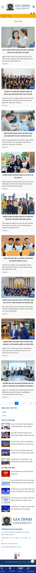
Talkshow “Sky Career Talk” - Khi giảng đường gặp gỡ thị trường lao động (22, 460)
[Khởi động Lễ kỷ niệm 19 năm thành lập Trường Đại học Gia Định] (5, 508)
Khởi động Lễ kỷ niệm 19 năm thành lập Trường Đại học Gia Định (23, 508)
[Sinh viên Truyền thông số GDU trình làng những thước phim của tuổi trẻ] (5, 435)
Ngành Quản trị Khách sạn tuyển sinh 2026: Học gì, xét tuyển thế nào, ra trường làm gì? (18, 301)
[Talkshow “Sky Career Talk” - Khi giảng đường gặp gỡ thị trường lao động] (5, 461)
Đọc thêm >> (5, 64)
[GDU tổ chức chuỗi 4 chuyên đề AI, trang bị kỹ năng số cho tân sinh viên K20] (5, 443)
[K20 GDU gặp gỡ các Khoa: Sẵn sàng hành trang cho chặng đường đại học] (5, 482)
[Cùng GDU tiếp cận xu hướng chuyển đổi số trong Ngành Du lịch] (18, 245)
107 (31, 403)
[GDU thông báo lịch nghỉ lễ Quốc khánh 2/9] (5, 473)
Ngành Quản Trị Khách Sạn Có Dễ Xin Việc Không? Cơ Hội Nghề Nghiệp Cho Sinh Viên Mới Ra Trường (18, 343)
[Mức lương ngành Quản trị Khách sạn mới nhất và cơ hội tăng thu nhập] (18, 37)
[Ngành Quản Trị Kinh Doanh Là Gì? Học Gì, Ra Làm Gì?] (18, 162)
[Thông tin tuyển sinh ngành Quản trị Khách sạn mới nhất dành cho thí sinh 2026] (18, 78)
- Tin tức (3, 415)
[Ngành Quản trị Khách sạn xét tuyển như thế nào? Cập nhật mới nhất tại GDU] (18, 203)
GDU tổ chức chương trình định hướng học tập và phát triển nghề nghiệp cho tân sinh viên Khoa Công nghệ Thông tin (22, 452)
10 (9, 403)
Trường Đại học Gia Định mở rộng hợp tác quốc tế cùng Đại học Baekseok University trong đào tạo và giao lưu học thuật (18, 384)
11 (13, 403)
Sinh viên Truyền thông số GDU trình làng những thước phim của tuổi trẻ (22, 434)
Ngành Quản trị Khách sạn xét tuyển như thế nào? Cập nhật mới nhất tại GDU (18, 218)
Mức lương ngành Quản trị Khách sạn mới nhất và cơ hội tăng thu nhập (18, 51)
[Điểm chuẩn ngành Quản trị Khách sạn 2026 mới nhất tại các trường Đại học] (18, 120)
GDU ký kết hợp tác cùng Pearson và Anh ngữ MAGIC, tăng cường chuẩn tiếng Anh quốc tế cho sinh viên (22, 425)
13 (20, 403)
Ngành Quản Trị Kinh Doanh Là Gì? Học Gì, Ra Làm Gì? (18, 176)
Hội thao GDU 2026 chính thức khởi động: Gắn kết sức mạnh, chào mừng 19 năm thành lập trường (22, 499)
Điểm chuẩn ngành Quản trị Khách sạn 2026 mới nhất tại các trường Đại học (18, 134)
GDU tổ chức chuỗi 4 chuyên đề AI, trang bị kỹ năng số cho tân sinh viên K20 (22, 443)
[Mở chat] (32, 561)
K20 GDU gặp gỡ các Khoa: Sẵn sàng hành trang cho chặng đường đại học (22, 481)
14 (23, 403)
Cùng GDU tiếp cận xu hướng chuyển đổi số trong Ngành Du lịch (18, 259)
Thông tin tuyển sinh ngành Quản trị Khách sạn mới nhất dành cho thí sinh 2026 (18, 93)
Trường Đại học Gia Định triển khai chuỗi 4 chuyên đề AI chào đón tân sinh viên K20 (23, 490)
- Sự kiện (3, 412)
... (6, 403)
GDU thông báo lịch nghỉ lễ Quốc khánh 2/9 (22, 473)
